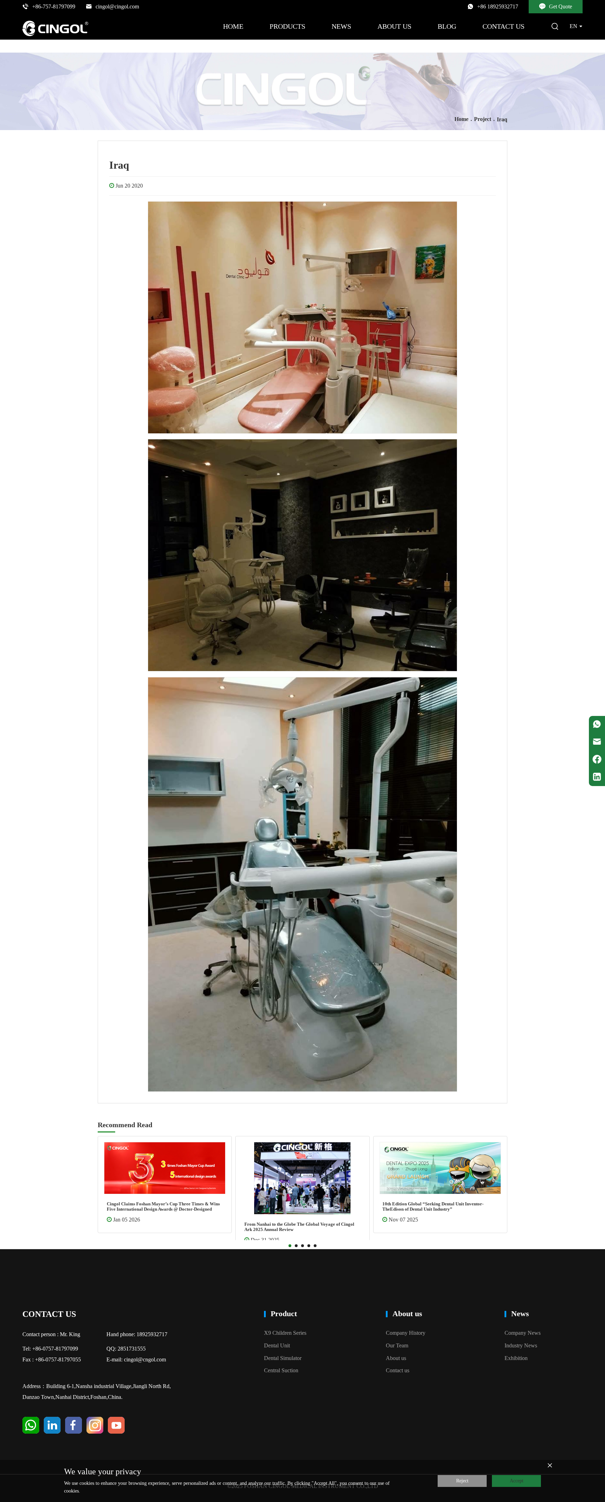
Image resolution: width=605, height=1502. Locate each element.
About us (394, 26)
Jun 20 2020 (129, 186)
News (341, 26)
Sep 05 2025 (265, 1227)
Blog (447, 26)
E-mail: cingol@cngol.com (136, 1359)
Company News (523, 1333)
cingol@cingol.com (117, 6)
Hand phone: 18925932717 (136, 1334)
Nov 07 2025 (127, 1220)
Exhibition (516, 1358)
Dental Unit (277, 1345)
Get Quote (560, 6)
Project (482, 119)
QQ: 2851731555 (126, 1349)
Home (233, 26)
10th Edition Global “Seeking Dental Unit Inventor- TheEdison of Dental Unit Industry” (157, 1206)
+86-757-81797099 (53, 6)
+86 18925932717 (497, 6)
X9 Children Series (285, 1333)
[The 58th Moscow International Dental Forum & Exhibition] (302, 1172)
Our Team (397, 1345)
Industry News (521, 1345)
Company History (405, 1333)
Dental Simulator (282, 1358)
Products (287, 26)
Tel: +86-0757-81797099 (50, 1349)
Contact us (503, 26)
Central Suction (281, 1370)
